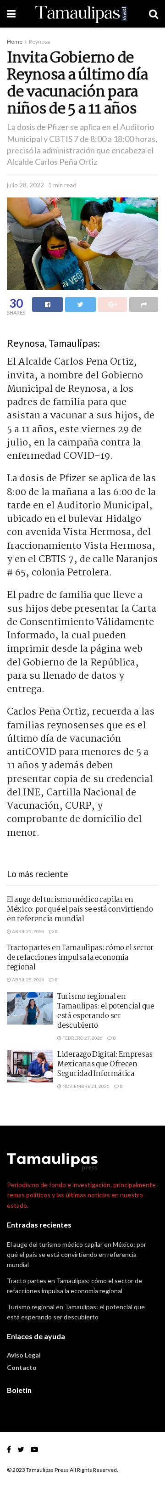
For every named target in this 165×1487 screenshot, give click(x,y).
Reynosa (39, 41)
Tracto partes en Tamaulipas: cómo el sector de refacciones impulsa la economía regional (80, 957)
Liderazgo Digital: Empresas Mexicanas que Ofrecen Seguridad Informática (105, 1064)
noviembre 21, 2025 (85, 1086)
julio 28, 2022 (25, 185)
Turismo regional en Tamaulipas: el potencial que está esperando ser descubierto (105, 1011)
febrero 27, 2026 (82, 1038)
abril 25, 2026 (27, 931)
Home (14, 41)
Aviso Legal (24, 1355)
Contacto (22, 1367)
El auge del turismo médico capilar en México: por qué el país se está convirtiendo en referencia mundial (80, 909)
